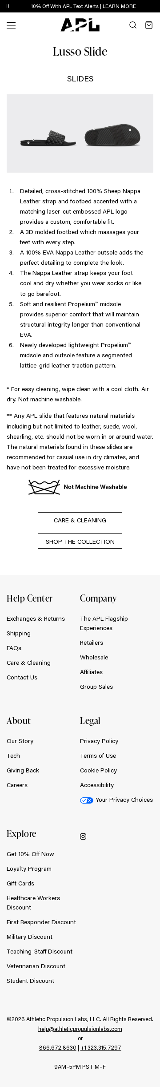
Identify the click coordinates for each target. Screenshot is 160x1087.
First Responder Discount (41, 922)
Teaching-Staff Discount (39, 951)
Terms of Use (98, 756)
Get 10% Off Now (30, 854)
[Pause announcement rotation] (7, 6)
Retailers (91, 642)
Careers (17, 785)
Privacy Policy (99, 741)
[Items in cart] (148, 24)
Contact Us (22, 677)
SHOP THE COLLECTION (80, 541)
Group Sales (96, 687)
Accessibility (97, 785)
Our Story (20, 741)
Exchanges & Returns (36, 618)
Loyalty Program (29, 869)
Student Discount (30, 981)
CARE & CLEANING (80, 520)
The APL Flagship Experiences (104, 623)
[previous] (133, 6)
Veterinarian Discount (36, 966)
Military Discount (29, 937)
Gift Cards (20, 883)
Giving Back (23, 770)
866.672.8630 (57, 1047)
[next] (155, 6)
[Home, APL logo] (80, 25)
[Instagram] (83, 836)
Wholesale (94, 657)
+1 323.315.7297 (100, 1047)
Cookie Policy (98, 770)
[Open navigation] (11, 24)
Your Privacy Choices (124, 800)
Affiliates (91, 672)
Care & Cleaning (29, 663)
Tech (13, 756)
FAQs (14, 648)
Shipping (19, 633)
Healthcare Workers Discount (33, 902)
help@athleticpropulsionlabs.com (80, 1028)
